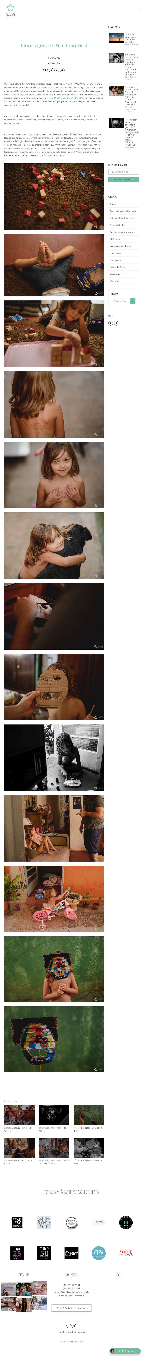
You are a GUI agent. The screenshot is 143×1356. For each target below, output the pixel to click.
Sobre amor (115, 274)
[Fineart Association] (71, 1252)
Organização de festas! (121, 246)
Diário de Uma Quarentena (122, 218)
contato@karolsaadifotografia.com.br (71, 1292)
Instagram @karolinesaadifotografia (71, 1191)
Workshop (115, 280)
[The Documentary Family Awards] (98, 1222)
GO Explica (115, 239)
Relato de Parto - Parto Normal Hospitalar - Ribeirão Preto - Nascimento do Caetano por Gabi (132, 64)
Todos (113, 204)
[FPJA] (98, 1252)
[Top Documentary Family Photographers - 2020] (44, 1252)
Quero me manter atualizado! (123, 179)
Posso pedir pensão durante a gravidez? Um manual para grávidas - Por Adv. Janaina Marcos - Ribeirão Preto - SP (132, 132)
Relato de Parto (117, 267)
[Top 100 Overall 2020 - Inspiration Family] (126, 1222)
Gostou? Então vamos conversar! (71, 1308)
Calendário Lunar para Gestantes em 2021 (130, 38)
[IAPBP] (44, 1222)
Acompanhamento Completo (123, 211)
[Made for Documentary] (71, 1222)
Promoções (115, 260)
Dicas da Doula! (117, 225)
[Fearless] (17, 1222)
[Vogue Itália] (126, 1252)
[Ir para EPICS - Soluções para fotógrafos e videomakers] (72, 1342)
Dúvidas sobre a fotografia (122, 232)
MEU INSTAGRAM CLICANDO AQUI (66, 98)
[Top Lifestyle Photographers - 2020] (17, 1252)
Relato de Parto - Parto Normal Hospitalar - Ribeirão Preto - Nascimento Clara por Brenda (132, 97)
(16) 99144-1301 (71, 1285)
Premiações (115, 253)
